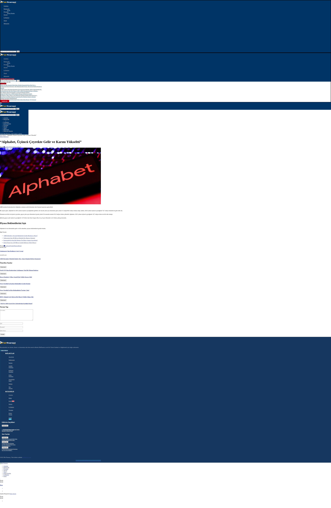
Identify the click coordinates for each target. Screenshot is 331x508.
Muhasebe (6, 23)
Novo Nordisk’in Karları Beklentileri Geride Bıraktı (15, 283)
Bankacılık (6, 9)
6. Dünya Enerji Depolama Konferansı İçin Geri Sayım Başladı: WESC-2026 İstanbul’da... (21, 89)
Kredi (8, 10)
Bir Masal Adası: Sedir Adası (8, 430)
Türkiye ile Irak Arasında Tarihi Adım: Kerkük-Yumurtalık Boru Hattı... (9, 439)
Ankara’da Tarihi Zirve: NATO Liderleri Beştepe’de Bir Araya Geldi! (16, 94)
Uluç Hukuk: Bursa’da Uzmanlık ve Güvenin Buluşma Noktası (14, 92)
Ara (18, 51)
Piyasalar (6, 12)
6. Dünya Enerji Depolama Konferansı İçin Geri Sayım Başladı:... (9, 450)
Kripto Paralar (11, 13)
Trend (5, 20)
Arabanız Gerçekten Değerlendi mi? (8, 98)
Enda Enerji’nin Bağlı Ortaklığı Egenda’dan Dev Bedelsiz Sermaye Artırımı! (18, 96)
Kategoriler (9, 391)
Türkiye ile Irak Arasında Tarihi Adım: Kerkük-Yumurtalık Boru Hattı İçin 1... (18, 85)
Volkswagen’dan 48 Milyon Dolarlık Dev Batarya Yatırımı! (19, 238)
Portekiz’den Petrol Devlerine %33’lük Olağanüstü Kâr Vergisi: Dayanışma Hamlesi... (9, 445)
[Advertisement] (165, 38)
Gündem (6, 6)
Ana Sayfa (3, 135)
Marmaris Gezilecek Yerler (7, 431)
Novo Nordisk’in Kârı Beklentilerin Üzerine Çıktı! (14, 290)
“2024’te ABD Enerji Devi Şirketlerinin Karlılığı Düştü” (16, 303)
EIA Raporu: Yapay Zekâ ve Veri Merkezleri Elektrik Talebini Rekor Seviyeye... (18, 95)
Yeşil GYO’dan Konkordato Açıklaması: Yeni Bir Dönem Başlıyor (19, 270)
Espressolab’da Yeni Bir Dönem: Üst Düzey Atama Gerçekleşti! (20, 240)
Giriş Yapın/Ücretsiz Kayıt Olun (7, 79)
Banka (10, 398)
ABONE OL (4, 101)
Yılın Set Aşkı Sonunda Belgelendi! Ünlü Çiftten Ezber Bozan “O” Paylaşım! (18, 99)
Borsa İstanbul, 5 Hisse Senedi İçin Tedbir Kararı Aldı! (16, 277)
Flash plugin (12, 493)
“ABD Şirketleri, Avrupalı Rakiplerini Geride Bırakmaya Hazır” (20, 235)
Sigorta (5, 14)
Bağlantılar (9, 353)
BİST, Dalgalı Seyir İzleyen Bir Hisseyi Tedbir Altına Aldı (16, 297)
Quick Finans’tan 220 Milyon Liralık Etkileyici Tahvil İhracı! (19, 242)
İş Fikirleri (6, 17)
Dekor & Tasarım (8, 131)
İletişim (10, 363)
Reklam (10, 384)
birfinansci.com (27, 457)
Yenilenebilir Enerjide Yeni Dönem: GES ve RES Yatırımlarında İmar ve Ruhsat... (19, 91)
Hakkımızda (12, 360)
